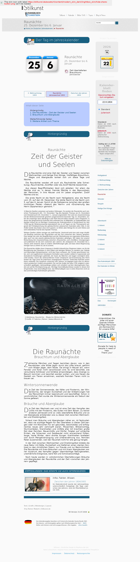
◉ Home (27, 28)
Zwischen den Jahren (105, 189)
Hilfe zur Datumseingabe (107, 159)
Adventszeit (102, 221)
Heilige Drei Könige (105, 208)
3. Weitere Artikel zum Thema (44, 121)
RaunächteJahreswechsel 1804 (57, 94)
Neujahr (101, 204)
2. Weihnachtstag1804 (35, 94)
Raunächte (102, 194)
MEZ (84, 523)
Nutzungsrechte (83, 553)
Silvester (101, 199)
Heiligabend (102, 175)
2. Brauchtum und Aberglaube (44, 115)
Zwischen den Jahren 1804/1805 (70, 481)
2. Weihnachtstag (104, 185)
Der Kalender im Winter (106, 266)
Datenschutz (69, 553)
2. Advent (101, 239)
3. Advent (101, 244)
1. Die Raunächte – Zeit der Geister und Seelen (53, 112)
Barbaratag (102, 230)
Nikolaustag (102, 235)
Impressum (56, 553)
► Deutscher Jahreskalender (42, 28)
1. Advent (101, 225)
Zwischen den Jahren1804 (79, 94)
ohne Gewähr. (83, 525)
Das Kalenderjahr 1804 (106, 261)
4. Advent (101, 249)
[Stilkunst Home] (32, 17)
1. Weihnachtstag (104, 180)
